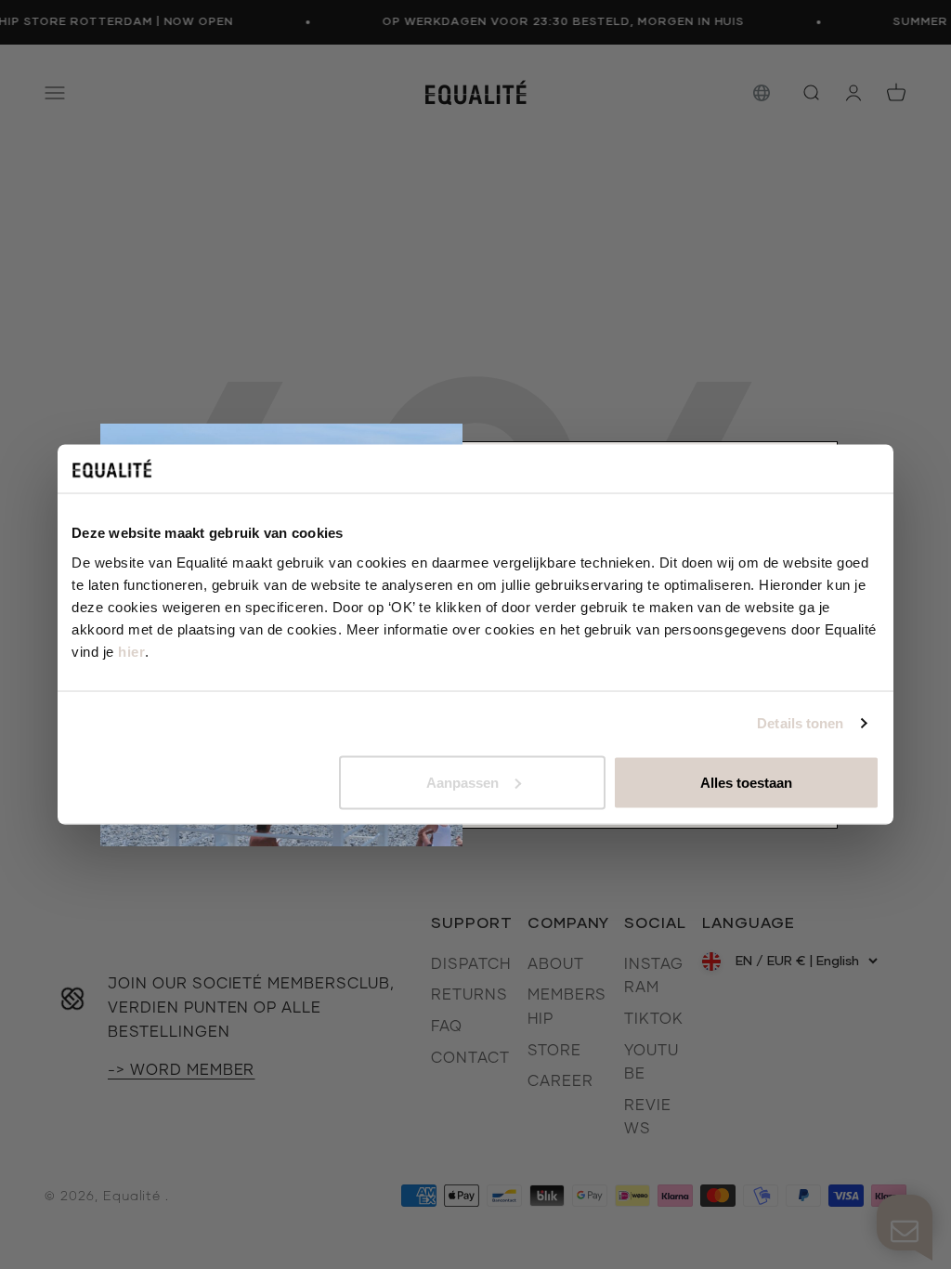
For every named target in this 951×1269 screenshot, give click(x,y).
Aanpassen (462, 782)
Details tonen (800, 723)
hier (131, 651)
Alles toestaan (746, 782)
